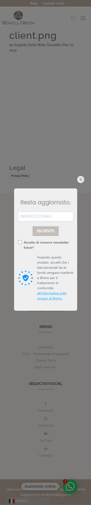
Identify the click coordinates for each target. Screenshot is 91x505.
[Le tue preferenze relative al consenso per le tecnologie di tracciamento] (82, 496)
